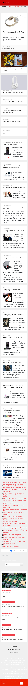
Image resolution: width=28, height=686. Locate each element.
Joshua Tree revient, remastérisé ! (12, 534)
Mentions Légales (14, 650)
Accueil (11, 6)
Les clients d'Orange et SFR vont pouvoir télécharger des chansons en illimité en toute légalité (13, 442)
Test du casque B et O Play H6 (13, 33)
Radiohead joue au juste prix (11, 546)
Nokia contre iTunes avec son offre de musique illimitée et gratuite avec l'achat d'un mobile (13, 387)
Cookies (14, 646)
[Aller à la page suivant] (21, 551)
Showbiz (17, 6)
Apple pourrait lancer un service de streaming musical (12, 111)
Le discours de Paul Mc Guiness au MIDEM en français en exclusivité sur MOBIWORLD (13, 505)
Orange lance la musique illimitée (12, 516)
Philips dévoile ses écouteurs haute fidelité (14, 467)
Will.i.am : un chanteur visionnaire (12, 362)
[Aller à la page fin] (24, 550)
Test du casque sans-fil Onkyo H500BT (13, 92)
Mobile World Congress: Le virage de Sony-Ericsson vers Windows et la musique (13, 494)
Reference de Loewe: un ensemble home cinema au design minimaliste (13, 166)
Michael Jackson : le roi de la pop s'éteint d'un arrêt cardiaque (13, 315)
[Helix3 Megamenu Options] (13, 2)
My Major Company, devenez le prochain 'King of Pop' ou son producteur (13, 231)
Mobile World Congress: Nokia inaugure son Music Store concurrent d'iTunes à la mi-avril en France (14, 500)
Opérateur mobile (7, 613)
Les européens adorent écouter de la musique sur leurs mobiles (12, 143)
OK (21, 683)
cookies (3, 683)
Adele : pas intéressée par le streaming (13, 101)
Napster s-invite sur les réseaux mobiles (14, 536)
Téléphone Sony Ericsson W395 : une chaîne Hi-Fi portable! (12, 338)
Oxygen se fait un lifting (10, 521)
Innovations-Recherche (8, 602)
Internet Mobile (7, 590)
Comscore (11, 158)
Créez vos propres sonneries (11, 545)
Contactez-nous (14, 653)
